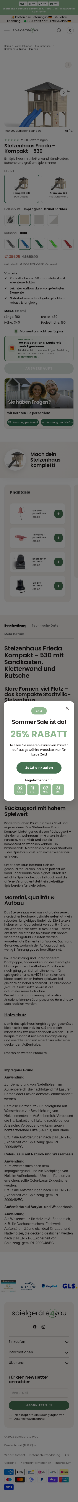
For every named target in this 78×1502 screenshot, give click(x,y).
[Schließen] (67, 708)
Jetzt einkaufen (39, 767)
